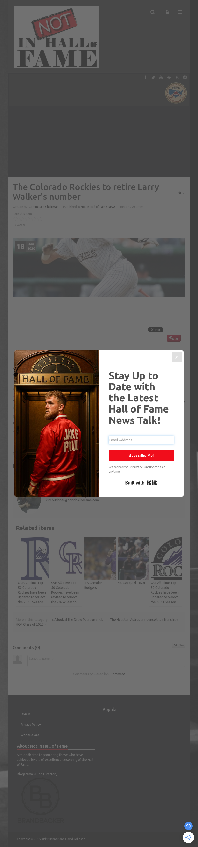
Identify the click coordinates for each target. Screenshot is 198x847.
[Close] (177, 357)
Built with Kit (141, 482)
